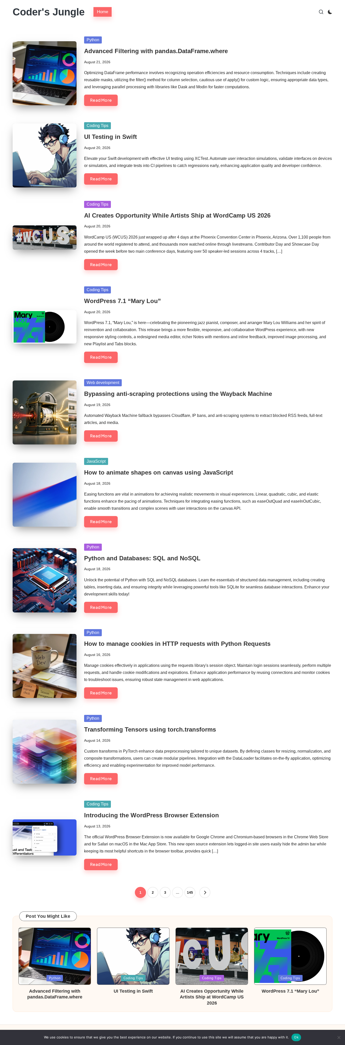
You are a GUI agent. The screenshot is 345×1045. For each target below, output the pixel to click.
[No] (338, 1037)
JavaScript (96, 461)
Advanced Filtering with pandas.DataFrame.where (156, 51)
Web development (103, 382)
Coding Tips (97, 125)
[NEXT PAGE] (204, 892)
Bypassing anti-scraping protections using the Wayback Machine (178, 393)
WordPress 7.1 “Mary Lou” (122, 300)
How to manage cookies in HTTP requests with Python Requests (177, 643)
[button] (204, 892)
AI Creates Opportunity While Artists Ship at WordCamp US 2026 (177, 215)
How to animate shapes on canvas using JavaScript (158, 472)
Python (93, 40)
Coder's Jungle (49, 11)
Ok (296, 1037)
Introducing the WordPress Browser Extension (151, 815)
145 (190, 892)
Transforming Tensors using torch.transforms (150, 729)
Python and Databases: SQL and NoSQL (142, 558)
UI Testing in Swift (110, 136)
